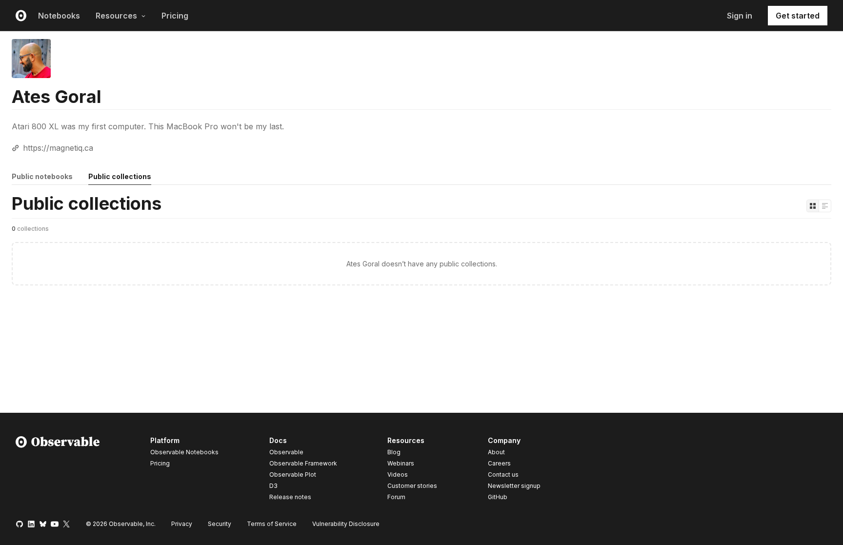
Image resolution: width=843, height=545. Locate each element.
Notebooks (59, 15)
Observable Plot (292, 474)
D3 (273, 485)
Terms (272, 523)
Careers (499, 463)
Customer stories (412, 485)
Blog (394, 452)
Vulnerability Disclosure (346, 523)
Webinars (400, 463)
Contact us (503, 474)
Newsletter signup (514, 486)
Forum (396, 497)
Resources (116, 15)
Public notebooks (42, 176)
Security (219, 523)
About (496, 452)
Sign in (739, 15)
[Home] (58, 470)
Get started (798, 15)
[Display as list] (825, 206)
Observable (286, 452)
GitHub (497, 497)
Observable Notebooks (184, 452)
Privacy (181, 523)
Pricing (174, 15)
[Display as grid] (813, 206)
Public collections (119, 176)
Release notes (290, 497)
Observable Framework (303, 463)
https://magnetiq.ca (58, 148)
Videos (397, 474)
